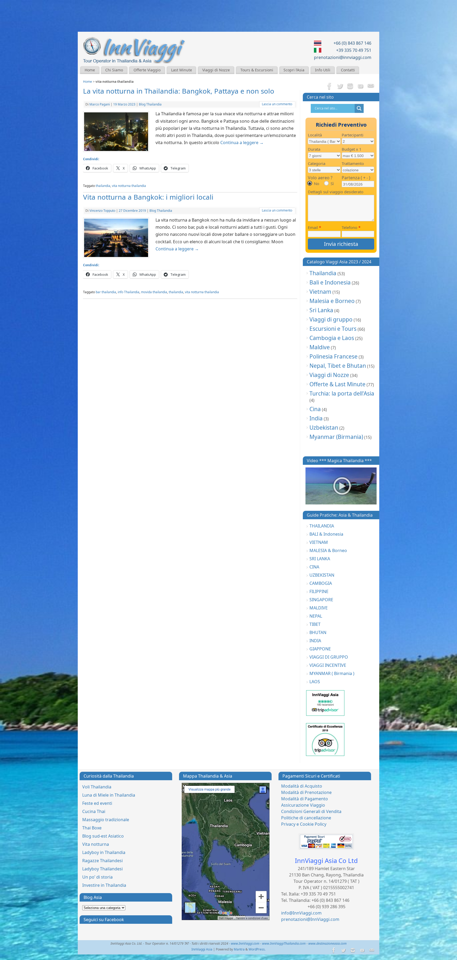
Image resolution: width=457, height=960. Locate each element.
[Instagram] (350, 86)
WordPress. (257, 949)
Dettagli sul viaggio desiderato (335, 191)
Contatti (348, 69)
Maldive (319, 347)
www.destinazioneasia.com (327, 943)
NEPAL (315, 616)
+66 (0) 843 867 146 (352, 43)
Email (314, 227)
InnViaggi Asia (201, 949)
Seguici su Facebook (104, 919)
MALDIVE (318, 608)
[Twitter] (339, 86)
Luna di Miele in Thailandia (108, 795)
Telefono (351, 227)
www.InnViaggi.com (245, 943)
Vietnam (320, 291)
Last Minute (181, 69)
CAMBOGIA (320, 583)
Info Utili (322, 69)
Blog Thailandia (150, 104)
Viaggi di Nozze (216, 69)
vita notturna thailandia (129, 185)
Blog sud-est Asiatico (103, 836)
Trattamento (353, 163)
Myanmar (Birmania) (336, 436)
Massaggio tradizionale (105, 820)
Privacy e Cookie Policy (303, 824)
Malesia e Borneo (332, 301)
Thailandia (322, 273)
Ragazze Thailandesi (102, 860)
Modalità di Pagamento (304, 799)
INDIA (315, 641)
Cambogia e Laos (331, 338)
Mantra (239, 949)
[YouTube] (360, 86)
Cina (315, 409)
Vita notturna (95, 844)
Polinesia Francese (333, 356)
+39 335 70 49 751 (353, 50)
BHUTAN (317, 632)
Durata (314, 149)
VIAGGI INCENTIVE (327, 665)
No (316, 183)
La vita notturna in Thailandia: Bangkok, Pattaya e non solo (178, 91)
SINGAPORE (321, 600)
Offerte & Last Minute (337, 384)
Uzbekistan (323, 427)
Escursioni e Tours (333, 328)
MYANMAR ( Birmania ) (331, 673)
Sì (332, 183)
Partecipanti (352, 134)
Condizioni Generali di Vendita (311, 811)
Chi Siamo (114, 69)
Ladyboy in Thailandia (103, 852)
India (316, 418)
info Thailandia (128, 292)
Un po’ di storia (97, 877)
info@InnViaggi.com (301, 913)
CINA (314, 567)
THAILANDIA (321, 526)
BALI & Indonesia (326, 534)
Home (90, 69)
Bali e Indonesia (330, 282)
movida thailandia (154, 292)
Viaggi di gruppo (331, 319)
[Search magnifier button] (359, 108)
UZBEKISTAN (321, 575)
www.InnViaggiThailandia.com (284, 943)
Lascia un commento (277, 104)
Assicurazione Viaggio (303, 805)
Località (315, 134)
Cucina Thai (93, 811)
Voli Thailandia (96, 787)
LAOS (314, 682)
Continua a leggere (242, 142)
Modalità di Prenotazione (306, 792)
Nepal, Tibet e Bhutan (337, 365)
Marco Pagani (99, 104)
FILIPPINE (318, 591)
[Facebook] (329, 86)
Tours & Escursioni (256, 69)
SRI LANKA (319, 559)
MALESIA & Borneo (328, 550)
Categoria (316, 163)
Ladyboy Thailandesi (102, 869)
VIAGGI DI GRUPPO (328, 657)
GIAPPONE (320, 649)
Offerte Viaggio (147, 69)
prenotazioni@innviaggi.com (342, 57)
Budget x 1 (352, 149)
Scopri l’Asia (294, 69)
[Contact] (370, 86)
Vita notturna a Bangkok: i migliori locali (148, 197)
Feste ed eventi (97, 803)
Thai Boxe (92, 828)
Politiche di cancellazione (306, 818)
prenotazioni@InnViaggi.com (310, 919)
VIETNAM (318, 542)
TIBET (315, 624)
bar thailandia (106, 292)
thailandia (103, 185)
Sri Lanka (321, 310)
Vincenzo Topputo (102, 210)
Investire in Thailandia (104, 885)
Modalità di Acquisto (301, 786)
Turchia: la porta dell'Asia (341, 393)
